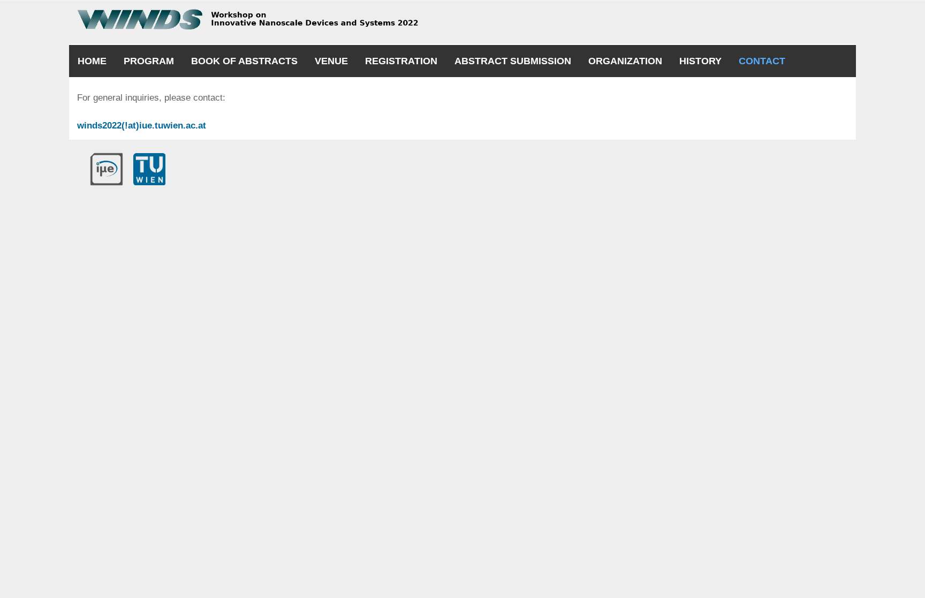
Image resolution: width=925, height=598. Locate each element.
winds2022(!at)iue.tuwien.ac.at (141, 125)
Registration (401, 61)
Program (149, 61)
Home (92, 61)
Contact (762, 61)
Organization (625, 61)
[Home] (265, 19)
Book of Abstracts (244, 61)
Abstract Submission (512, 61)
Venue (331, 61)
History (700, 61)
